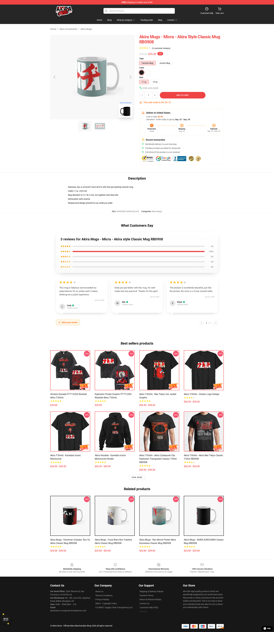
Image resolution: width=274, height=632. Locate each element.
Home (53, 29)
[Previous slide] (55, 77)
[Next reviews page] (215, 323)
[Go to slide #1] (85, 126)
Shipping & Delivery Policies (151, 591)
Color (141, 68)
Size (141, 77)
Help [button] (269, 628)
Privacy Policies (102, 599)
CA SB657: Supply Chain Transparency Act (114, 607)
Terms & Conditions (103, 595)
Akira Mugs (86, 29)
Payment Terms (146, 595)
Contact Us (144, 603)
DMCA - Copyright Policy (106, 603)
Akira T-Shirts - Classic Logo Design (201, 394)
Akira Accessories (68, 29)
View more (137, 477)
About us (99, 591)
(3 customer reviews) (161, 48)
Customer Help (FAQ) (149, 607)
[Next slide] (130, 77)
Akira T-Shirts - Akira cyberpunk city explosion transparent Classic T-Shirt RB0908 (158, 459)
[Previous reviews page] (201, 323)
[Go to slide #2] (100, 126)
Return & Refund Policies (150, 599)
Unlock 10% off (5, 619)
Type (141, 58)
